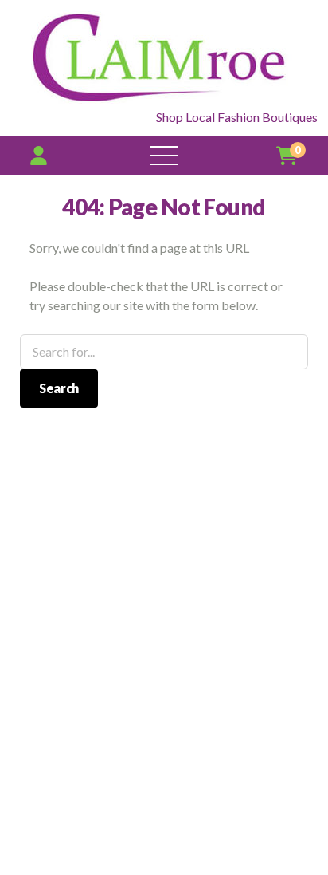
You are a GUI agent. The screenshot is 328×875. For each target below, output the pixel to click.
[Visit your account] (38, 155)
